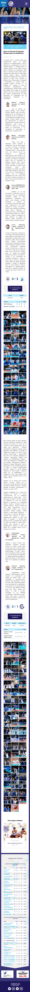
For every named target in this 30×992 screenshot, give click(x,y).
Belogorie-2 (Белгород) (9, 955)
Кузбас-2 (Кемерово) (9, 959)
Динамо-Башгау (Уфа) (9, 957)
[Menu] (26, 4)
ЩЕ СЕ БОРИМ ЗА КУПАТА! (15, 843)
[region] (15, 18)
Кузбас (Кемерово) (8, 909)
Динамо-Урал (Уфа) (8, 904)
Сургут (17, 47)
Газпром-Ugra (11, 45)
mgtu (13, 47)
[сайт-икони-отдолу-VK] (13, 988)
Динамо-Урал (10, 46)
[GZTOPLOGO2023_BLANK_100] (10, 3)
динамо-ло (19, 45)
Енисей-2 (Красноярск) (9, 961)
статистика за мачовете (16, 288)
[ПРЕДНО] (9, 988)
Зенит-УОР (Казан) (8, 933)
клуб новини (16, 840)
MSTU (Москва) (7, 914)
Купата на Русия (19, 46)
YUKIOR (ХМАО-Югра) (9, 938)
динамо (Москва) (8, 876)
